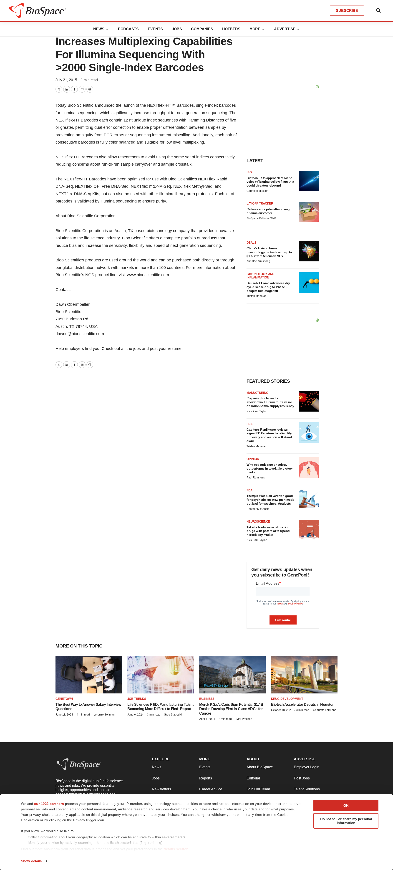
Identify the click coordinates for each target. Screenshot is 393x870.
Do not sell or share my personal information (346, 821)
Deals (252, 242)
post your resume (165, 348)
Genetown (64, 699)
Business (206, 699)
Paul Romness (256, 477)
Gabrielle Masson (257, 190)
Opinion (253, 459)
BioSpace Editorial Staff (261, 218)
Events (155, 29)
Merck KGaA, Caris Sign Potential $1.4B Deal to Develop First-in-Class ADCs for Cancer (231, 709)
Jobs (177, 29)
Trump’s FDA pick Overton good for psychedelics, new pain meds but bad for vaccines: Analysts (270, 499)
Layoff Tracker (260, 203)
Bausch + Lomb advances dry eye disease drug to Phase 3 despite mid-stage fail (268, 287)
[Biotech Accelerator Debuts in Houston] (304, 674)
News (98, 29)
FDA (249, 424)
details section (176, 849)
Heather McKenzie (258, 509)
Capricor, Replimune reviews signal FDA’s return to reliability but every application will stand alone (269, 435)
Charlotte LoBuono (324, 710)
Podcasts (128, 29)
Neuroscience (258, 521)
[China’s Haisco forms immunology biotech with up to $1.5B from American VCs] (309, 251)
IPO (249, 172)
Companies (202, 29)
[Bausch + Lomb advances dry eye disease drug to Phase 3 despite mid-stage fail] (309, 282)
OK (346, 805)
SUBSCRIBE (347, 11)
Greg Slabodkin (173, 714)
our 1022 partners (49, 804)
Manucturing (257, 393)
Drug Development (287, 699)
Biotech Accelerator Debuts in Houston (303, 704)
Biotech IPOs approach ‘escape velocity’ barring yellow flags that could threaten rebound (270, 181)
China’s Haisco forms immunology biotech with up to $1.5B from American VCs (269, 252)
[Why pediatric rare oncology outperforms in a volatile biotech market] (309, 467)
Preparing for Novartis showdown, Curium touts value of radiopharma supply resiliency (270, 402)
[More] (107, 29)
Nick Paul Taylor (257, 411)
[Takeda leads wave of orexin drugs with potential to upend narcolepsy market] (309, 530)
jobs (137, 348)
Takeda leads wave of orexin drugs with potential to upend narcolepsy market (268, 531)
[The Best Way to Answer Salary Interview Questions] (88, 674)
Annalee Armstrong (258, 261)
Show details (31, 861)
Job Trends (136, 699)
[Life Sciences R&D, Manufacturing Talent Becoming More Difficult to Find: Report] (160, 674)
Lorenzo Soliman (104, 714)
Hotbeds (231, 29)
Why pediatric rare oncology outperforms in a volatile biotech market (270, 468)
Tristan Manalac (256, 296)
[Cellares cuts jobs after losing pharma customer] (309, 212)
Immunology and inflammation (260, 275)
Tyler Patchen (243, 719)
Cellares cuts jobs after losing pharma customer (268, 211)
